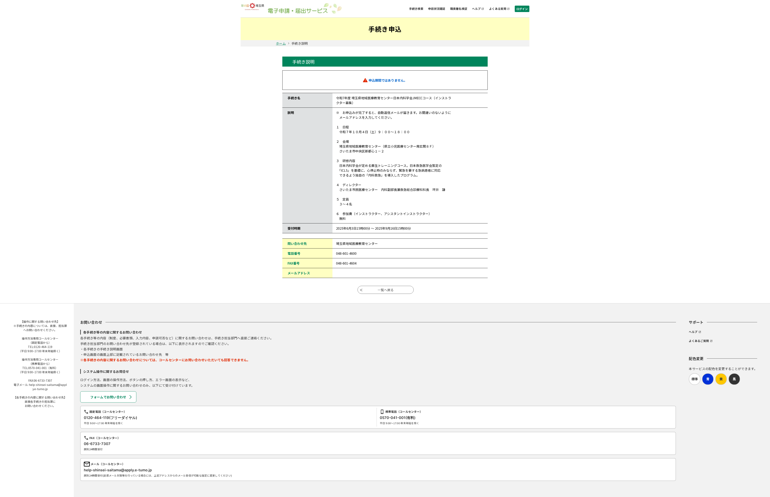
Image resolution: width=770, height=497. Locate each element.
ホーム (281, 43)
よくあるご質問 (699, 341)
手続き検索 (416, 9)
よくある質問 (497, 9)
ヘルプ (476, 9)
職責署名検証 (458, 9)
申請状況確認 (436, 9)
